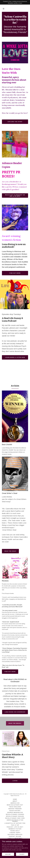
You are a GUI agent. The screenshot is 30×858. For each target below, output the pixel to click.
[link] (15, 19)
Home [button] (15, 799)
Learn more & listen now (15, 357)
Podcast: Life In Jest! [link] (15, 827)
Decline (8, 854)
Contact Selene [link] (15, 836)
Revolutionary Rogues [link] (15, 816)
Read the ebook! (15, 723)
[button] (3, 8)
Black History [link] (15, 810)
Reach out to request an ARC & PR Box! (15, 195)
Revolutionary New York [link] (15, 818)
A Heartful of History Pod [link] (15, 823)
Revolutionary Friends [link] (15, 814)
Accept (22, 854)
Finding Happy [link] (15, 832)
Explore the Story (15, 121)
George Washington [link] (15, 812)
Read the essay (10, 551)
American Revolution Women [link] (15, 820)
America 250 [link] (14, 803)
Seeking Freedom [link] (15, 808)
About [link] (15, 801)
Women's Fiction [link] (15, 828)
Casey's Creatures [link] (15, 838)
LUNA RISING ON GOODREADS (15, 712)
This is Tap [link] (15, 825)
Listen (14, 780)
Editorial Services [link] (15, 834)
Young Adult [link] (15, 830)
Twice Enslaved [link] (15, 806)
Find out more (15, 273)
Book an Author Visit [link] (15, 805)
